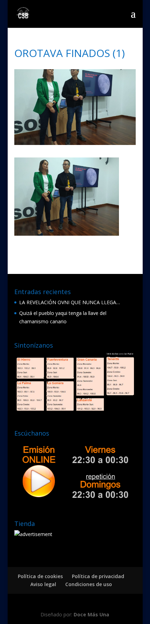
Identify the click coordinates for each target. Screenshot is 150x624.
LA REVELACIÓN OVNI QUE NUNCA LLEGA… (69, 302)
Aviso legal (43, 584)
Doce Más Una (91, 614)
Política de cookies (40, 576)
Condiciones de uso (88, 584)
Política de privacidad (98, 576)
